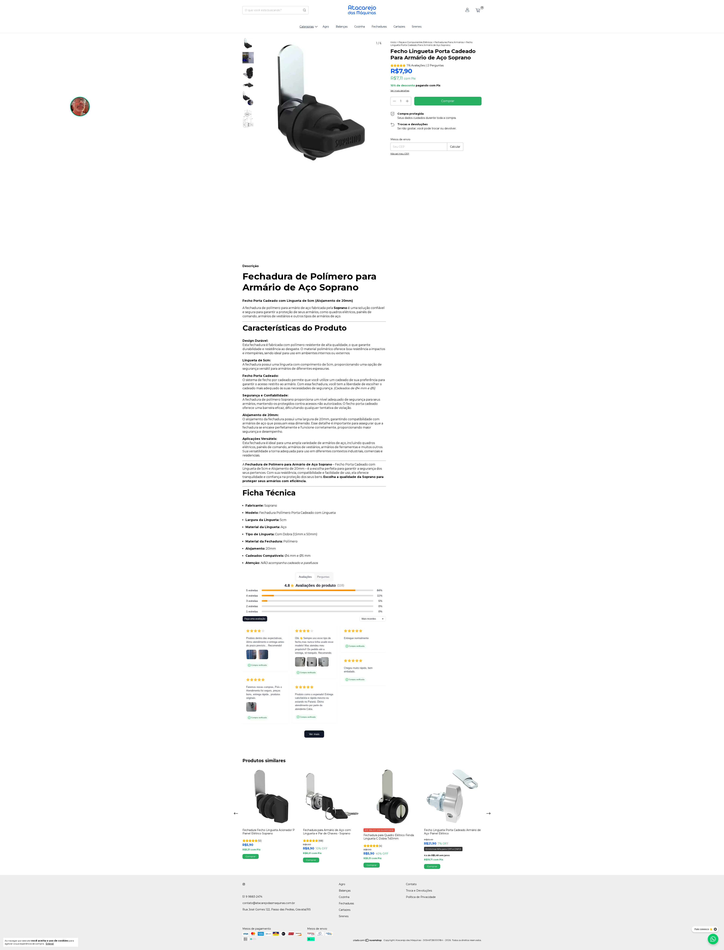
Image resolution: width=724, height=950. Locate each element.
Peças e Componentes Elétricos (415, 42)
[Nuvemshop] (367, 941)
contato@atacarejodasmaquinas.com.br (268, 903)
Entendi (50, 943)
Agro (326, 26)
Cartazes (399, 26)
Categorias (307, 26)
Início (393, 42)
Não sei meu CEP (399, 153)
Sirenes (416, 26)
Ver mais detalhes (399, 90)
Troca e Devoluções (419, 890)
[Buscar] (304, 10)
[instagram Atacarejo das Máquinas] (243, 884)
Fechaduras (379, 26)
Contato (411, 884)
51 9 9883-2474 (252, 896)
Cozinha (359, 26)
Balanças (341, 26)
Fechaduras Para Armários (449, 42)
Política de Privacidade (421, 897)
